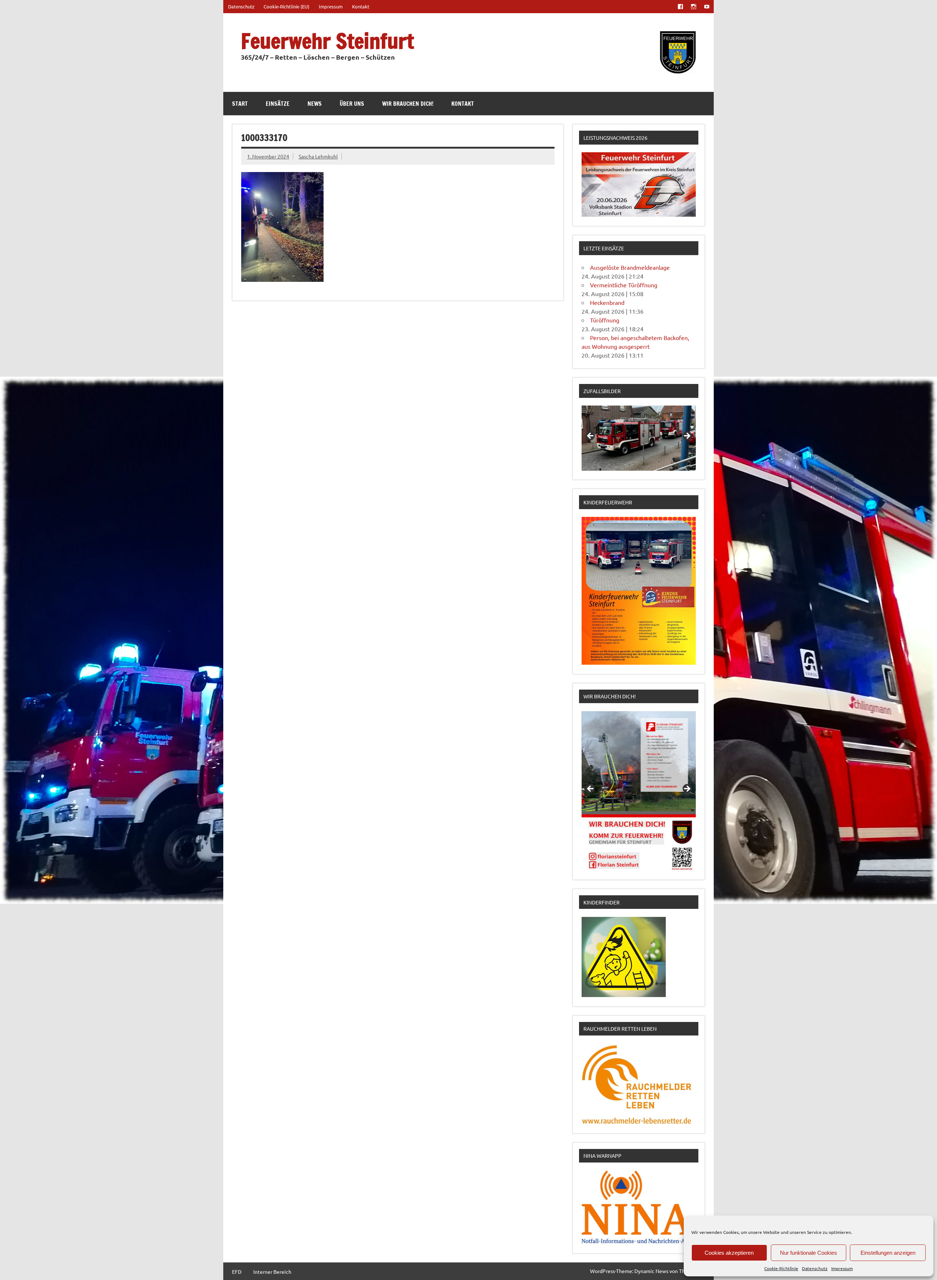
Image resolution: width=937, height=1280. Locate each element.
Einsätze (278, 104)
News (314, 104)
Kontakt (360, 6)
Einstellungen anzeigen (888, 1253)
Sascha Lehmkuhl (318, 156)
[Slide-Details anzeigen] (639, 438)
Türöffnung (604, 320)
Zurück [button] (590, 436)
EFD (237, 1271)
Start (240, 104)
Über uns (352, 104)
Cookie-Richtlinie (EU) (286, 6)
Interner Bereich (272, 1271)
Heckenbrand (607, 302)
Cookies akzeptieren (729, 1253)
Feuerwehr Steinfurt (327, 40)
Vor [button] (686, 436)
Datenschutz (815, 1268)
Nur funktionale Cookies (808, 1253)
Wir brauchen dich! (407, 104)
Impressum (842, 1268)
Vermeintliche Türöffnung (623, 284)
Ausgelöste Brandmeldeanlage (630, 267)
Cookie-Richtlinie (781, 1268)
